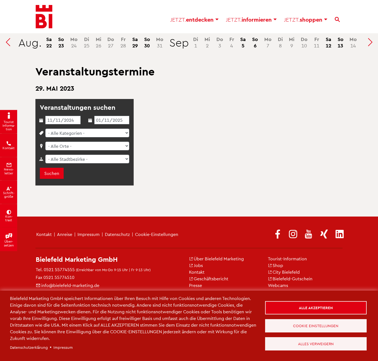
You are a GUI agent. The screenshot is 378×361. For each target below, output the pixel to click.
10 (304, 42)
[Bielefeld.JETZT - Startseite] (44, 16)
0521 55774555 (59, 269)
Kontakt (44, 234)
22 (49, 42)
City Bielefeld (286, 271)
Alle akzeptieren (316, 307)
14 (353, 42)
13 (340, 42)
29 (135, 42)
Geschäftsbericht (211, 278)
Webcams (278, 285)
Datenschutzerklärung (29, 347)
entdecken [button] (192, 19)
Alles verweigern (316, 343)
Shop (278, 265)
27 (110, 42)
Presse (195, 285)
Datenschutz (117, 234)
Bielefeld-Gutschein (292, 278)
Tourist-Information (287, 258)
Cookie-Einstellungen (156, 234)
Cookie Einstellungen (315, 325)
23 (61, 42)
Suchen (51, 173)
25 (86, 42)
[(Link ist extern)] (277, 234)
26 (98, 42)
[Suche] (337, 19)
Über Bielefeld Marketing (219, 258)
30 (147, 42)
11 (316, 42)
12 (328, 42)
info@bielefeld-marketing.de (70, 285)
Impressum (88, 234)
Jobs (198, 265)
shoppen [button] (304, 19)
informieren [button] (249, 19)
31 (159, 42)
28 (123, 42)
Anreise (64, 234)
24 (73, 42)
